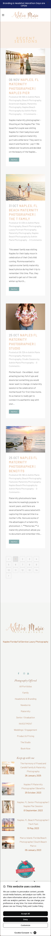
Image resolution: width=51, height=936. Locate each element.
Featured (13, 474)
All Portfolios (25, 679)
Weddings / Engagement (25, 722)
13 (29, 562)
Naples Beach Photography (22, 478)
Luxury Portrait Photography (22, 222)
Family (25, 685)
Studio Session (29, 352)
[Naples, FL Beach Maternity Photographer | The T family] (25, 180)
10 (9, 562)
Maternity (25, 704)
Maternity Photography (20, 226)
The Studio (25, 735)
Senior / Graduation (25, 710)
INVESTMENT (25, 716)
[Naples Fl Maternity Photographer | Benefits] (25, 432)
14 (36, 562)
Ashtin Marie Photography (21, 355)
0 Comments (30, 106)
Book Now (25, 741)
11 (15, 562)
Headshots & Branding (25, 691)
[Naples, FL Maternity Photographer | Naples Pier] (25, 54)
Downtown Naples (17, 96)
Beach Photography (31, 93)
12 (22, 562)
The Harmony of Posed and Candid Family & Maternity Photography (33, 760)
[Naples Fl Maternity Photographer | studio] (25, 309)
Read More (14, 152)
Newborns (25, 698)
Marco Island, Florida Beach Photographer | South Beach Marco (33, 834)
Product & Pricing (25, 729)
